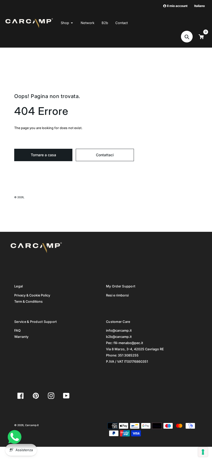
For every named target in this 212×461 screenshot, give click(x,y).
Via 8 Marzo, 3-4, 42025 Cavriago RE (135, 349)
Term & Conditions (28, 301)
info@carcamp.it (119, 330)
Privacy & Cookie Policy (32, 295)
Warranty (21, 337)
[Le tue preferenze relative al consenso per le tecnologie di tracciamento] (203, 452)
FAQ (17, 330)
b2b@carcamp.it (119, 337)
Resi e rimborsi (117, 295)
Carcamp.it (32, 197)
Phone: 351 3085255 (122, 355)
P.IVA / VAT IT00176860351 (127, 361)
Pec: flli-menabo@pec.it (124, 343)
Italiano (199, 6)
